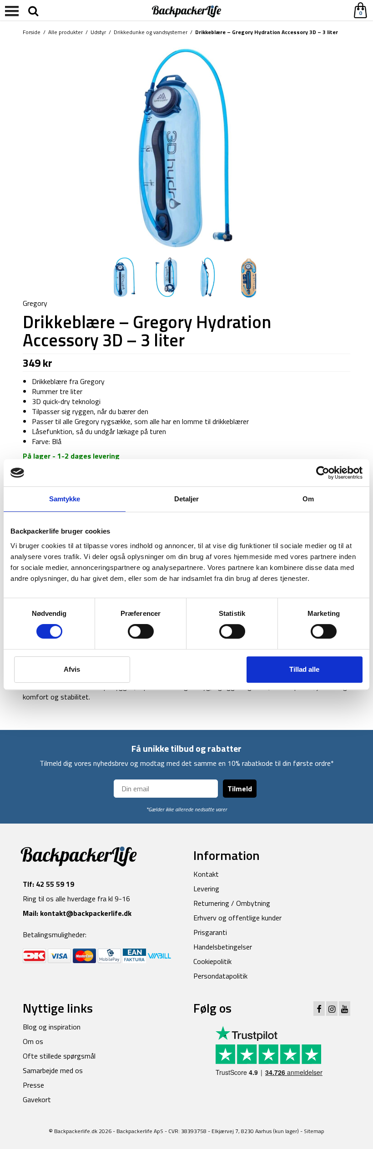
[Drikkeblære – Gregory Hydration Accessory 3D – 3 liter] (186, 147)
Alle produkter (65, 32)
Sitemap (314, 1131)
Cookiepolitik (212, 961)
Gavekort (37, 1099)
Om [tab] (308, 499)
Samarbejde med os (53, 1070)
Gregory (35, 303)
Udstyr (98, 32)
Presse (33, 1084)
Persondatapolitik (220, 975)
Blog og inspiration (52, 1026)
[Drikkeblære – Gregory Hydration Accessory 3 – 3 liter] (124, 276)
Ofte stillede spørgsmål (59, 1055)
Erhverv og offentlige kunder (237, 917)
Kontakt (206, 874)
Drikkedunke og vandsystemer (150, 32)
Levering (206, 888)
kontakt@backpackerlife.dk (85, 913)
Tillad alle (304, 669)
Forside (31, 32)
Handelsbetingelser (222, 946)
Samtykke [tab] (65, 499)
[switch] (141, 631)
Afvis (72, 669)
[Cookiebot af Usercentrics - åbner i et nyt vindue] (323, 473)
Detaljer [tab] (186, 499)
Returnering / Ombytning (231, 903)
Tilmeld (239, 788)
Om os (33, 1041)
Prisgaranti (210, 932)
